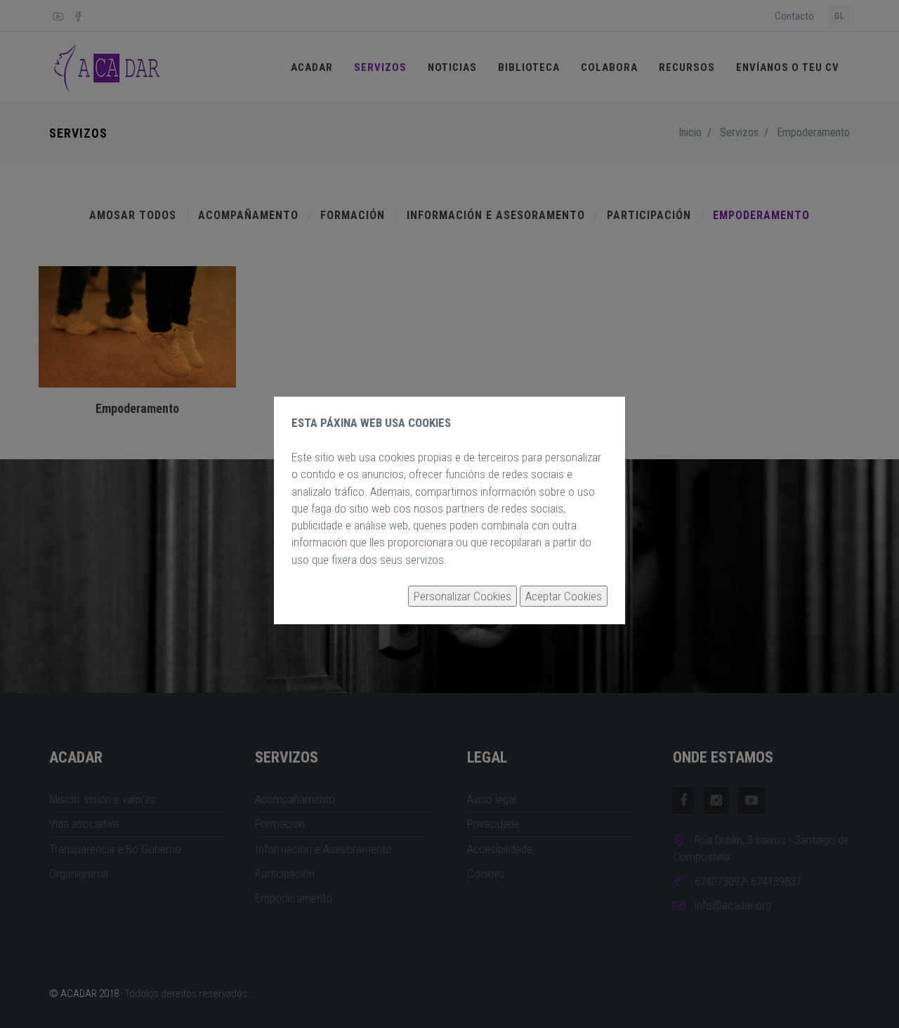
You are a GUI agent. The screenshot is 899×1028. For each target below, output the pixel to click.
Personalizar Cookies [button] (462, 596)
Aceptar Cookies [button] (563, 596)
